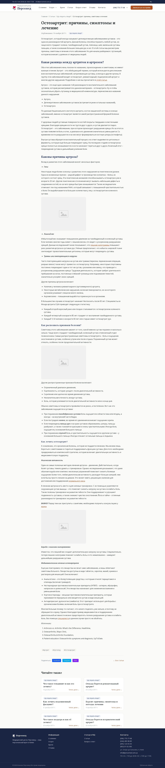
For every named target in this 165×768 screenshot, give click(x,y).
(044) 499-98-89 (126, 741)
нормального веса (77, 481)
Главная (44, 16)
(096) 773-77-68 (119, 8)
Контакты (102, 7)
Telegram (67, 660)
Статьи (70, 7)
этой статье (101, 80)
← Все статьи (118, 660)
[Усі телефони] (127, 7)
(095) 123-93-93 (126, 744)
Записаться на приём (141, 8)
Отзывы (92, 7)
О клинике (42, 7)
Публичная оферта (146, 765)
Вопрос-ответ (81, 7)
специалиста (63, 618)
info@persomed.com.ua (43, 2)
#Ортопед (56, 650)
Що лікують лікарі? (64, 16)
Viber (75, 660)
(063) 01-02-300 (126, 746)
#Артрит (46, 650)
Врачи (62, 7)
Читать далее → (74, 690)
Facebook (56, 660)
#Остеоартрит (69, 650)
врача (43, 506)
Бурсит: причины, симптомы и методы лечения (102, 703)
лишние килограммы (100, 245)
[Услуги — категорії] (56, 7)
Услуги (51, 7)
